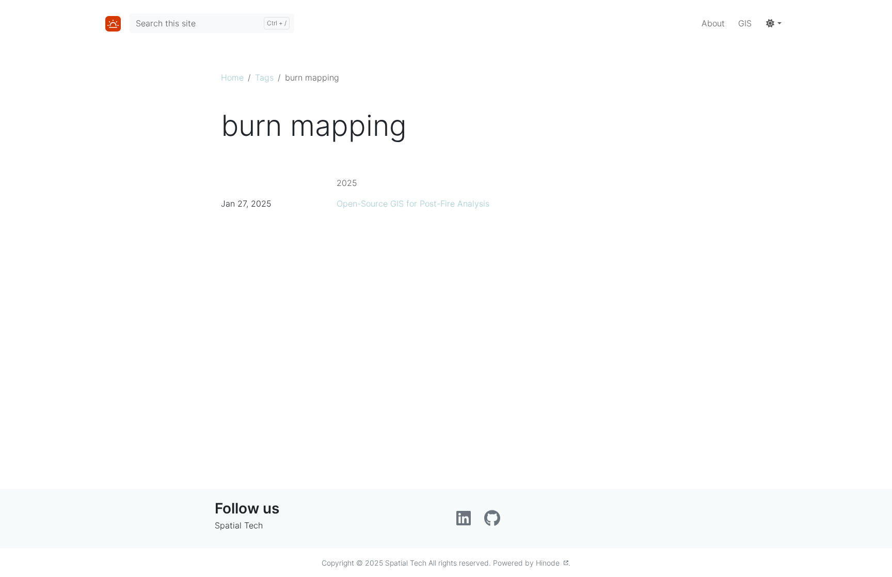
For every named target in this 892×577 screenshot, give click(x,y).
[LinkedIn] (466, 521)
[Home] (113, 23)
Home (232, 77)
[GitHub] (493, 521)
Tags (264, 77)
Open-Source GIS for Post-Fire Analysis (413, 203)
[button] (773, 23)
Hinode (550, 562)
